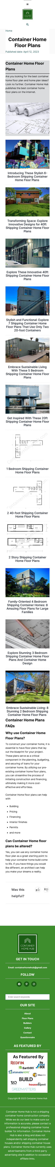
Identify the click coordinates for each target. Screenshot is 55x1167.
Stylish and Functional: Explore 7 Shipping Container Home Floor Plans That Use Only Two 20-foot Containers (27, 325)
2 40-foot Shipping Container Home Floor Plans (27, 514)
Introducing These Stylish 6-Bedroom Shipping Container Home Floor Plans (27, 176)
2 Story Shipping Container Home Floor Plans (27, 559)
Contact (27, 1032)
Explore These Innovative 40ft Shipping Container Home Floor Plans (27, 275)
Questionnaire (27, 1037)
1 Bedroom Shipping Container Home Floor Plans (27, 470)
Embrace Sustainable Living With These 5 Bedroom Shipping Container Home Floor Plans (27, 372)
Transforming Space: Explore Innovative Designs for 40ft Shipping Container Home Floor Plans (27, 226)
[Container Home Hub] (28, 14)
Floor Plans (27, 1018)
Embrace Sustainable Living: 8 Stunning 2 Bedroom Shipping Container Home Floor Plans (27, 711)
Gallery (27, 1028)
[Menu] (27, 4)
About (27, 1013)
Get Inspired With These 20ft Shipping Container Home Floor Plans (27, 421)
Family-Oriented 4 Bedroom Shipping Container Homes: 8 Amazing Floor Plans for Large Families (27, 607)
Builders (27, 1023)
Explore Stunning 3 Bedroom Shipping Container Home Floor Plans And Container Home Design (27, 658)
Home (8, 30)
